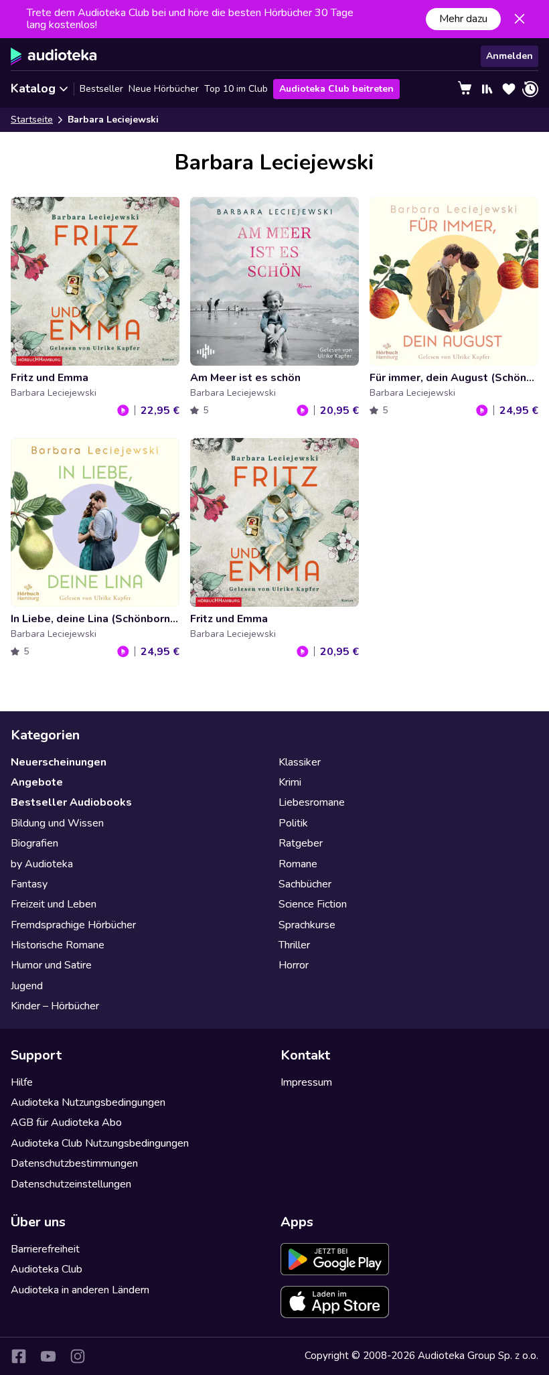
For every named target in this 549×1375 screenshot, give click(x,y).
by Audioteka (42, 864)
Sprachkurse (307, 925)
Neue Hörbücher (164, 88)
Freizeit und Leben (53, 904)
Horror (294, 965)
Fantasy (29, 884)
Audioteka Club (46, 1269)
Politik (293, 823)
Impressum (306, 1082)
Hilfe (22, 1082)
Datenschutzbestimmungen (74, 1163)
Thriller (294, 945)
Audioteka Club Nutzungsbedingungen (100, 1143)
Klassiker (300, 762)
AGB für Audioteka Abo (66, 1122)
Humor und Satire (51, 965)
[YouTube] (48, 1356)
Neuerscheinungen (58, 762)
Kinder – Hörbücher (55, 1006)
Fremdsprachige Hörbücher (73, 925)
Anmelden (509, 56)
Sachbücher (305, 884)
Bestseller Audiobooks (71, 802)
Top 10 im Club (236, 88)
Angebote (37, 782)
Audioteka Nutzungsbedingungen (88, 1102)
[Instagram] (78, 1356)
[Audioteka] (54, 56)
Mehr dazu (463, 18)
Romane (298, 864)
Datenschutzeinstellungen (71, 1184)
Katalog (33, 88)
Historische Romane (57, 945)
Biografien (34, 843)
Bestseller (101, 88)
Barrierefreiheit (45, 1249)
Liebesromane (312, 802)
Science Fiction (313, 904)
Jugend (27, 986)
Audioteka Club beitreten (336, 88)
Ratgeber (301, 843)
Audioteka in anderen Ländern (80, 1290)
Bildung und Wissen (57, 823)
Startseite (32, 119)
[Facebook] (19, 1356)
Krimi (290, 782)
